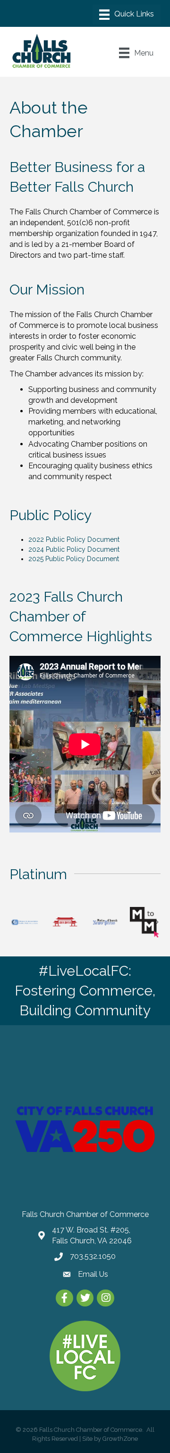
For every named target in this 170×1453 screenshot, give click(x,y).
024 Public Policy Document (75, 549)
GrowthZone (120, 1438)
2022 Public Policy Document (73, 539)
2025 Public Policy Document (73, 559)
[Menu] (127, 14)
